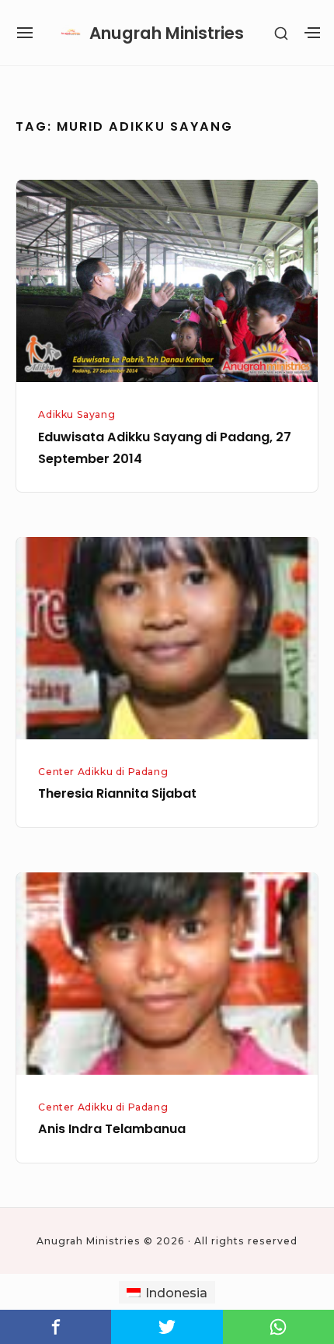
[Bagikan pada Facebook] (55, 1327)
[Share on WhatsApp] (278, 1327)
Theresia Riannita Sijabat (117, 793)
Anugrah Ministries (166, 33)
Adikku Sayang (76, 414)
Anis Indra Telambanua (112, 1129)
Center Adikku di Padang (103, 771)
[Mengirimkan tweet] (166, 1327)
